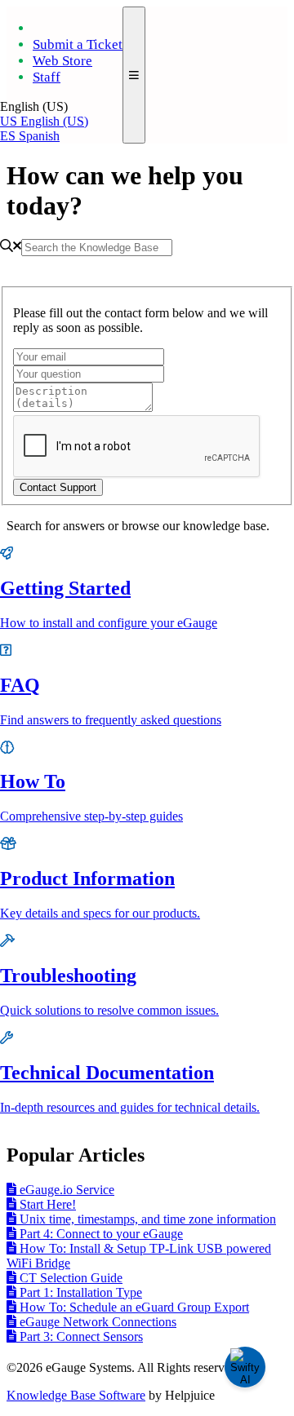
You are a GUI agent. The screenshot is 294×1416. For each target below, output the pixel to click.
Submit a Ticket (77, 44)
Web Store (62, 61)
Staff (46, 77)
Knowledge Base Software (76, 1395)
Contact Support (58, 487)
